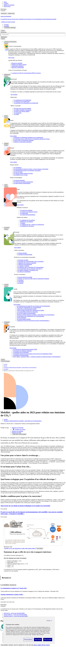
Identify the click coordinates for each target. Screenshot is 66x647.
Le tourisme (20, 280)
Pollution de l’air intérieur (26, 221)
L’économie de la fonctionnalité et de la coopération (30, 261)
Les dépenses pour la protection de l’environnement (30, 267)
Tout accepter (48, 640)
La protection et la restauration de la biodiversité (26, 103)
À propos (6, 24)
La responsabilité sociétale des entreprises (27, 311)
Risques (6, 143)
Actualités (6, 26)
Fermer (3, 30)
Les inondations (17, 167)
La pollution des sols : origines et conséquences (32, 224)
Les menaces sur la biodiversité (22, 101)
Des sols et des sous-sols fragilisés (22, 108)
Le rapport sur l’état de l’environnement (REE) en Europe (26, 73)
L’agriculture (20, 281)
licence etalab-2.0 (42, 645)
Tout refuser (38, 640)
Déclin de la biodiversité (17, 67)
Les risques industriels (19, 180)
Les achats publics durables (24, 319)
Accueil (5, 364)
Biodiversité (7, 74)
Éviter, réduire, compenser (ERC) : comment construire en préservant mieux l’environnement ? (37, 356)
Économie (7, 227)
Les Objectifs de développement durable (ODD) (25, 349)
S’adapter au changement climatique (22, 141)
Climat (6, 115)
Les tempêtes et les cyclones (20, 175)
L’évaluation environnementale (20, 355)
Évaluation (7, 322)
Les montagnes (17, 113)
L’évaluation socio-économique (21, 352)
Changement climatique (17, 66)
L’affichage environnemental (24, 264)
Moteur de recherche (9, 5)
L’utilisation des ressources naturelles (26, 263)
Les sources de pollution (26, 210)
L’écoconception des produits (24, 277)
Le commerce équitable (23, 266)
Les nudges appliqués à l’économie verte (27, 270)
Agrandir (20, 548)
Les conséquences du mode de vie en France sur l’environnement (33, 306)
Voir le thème (14, 94)
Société (6, 284)
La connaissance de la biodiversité (22, 100)
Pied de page (7, 6)
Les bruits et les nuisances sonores (28, 211)
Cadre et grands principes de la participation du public (30, 310)
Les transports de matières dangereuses (23, 181)
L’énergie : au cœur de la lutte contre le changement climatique (33, 278)
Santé (6, 184)
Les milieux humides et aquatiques (22, 110)
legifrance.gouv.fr (16, 616)
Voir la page (11, 57)
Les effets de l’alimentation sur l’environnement (29, 307)
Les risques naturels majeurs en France (23, 173)
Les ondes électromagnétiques (27, 214)
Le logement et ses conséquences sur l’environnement (30, 316)
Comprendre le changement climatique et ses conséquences (28, 137)
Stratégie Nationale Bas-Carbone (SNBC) (12, 594)
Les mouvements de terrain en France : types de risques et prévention (30, 169)
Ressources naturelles (16, 63)
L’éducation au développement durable (26, 309)
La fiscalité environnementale (24, 254)
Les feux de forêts (17, 172)
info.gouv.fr (14, 613)
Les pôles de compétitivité (24, 271)
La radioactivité (24, 213)
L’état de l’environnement (10, 41)
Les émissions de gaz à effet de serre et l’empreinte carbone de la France (31, 139)
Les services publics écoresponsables (26, 313)
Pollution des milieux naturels (18, 64)
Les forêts (16, 114)
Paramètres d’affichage (10, 27)
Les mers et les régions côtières (21, 111)
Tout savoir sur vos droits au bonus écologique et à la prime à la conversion (25, 506)
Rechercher (4, 13)
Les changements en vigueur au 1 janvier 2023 (14, 588)
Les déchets (20, 283)
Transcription (40, 548)
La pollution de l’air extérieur (27, 220)
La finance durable (22, 253)
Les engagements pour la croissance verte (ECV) (29, 268)
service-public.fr (15, 614)
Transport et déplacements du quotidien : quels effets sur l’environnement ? (36, 314)
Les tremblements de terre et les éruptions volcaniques (27, 170)
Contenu (6, 3)
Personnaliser (28, 640)
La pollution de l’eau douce (27, 226)
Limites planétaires (21, 317)
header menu (11, 13)
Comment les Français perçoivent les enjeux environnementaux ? (33, 320)
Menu (5, 2)
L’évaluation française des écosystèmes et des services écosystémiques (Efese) (32, 353)
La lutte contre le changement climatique (23, 140)
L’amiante (22, 223)
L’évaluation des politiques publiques (22, 351)
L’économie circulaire (22, 260)
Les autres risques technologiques (21, 183)
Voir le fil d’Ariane (5, 361)
